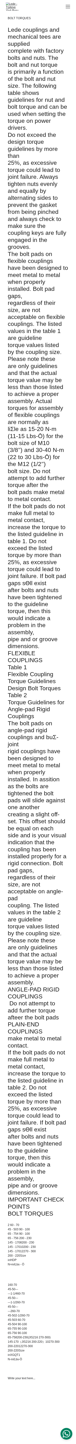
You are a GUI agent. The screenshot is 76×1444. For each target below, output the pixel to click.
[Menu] (68, 6)
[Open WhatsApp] (66, 1434)
